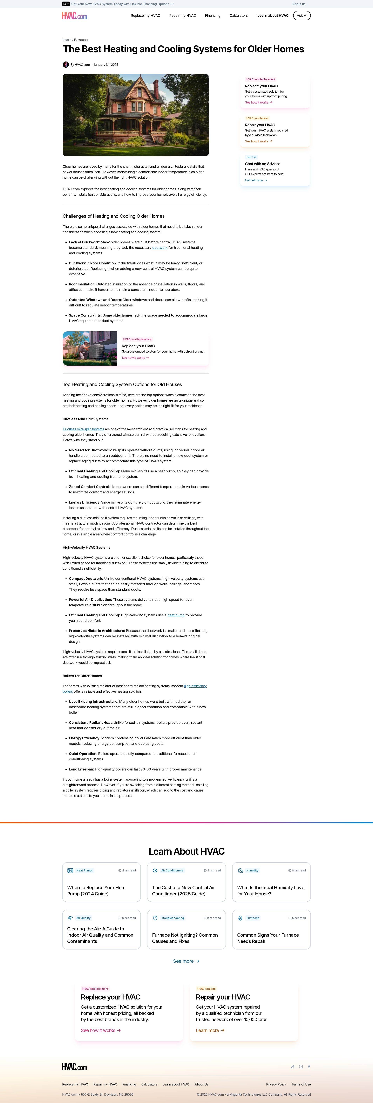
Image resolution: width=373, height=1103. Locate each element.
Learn (67, 40)
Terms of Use (301, 1084)
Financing (212, 15)
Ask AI (302, 15)
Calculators (239, 15)
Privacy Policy (276, 1084)
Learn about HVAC (272, 15)
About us (298, 4)
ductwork (160, 248)
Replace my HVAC (145, 15)
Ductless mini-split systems (83, 429)
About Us (201, 1084)
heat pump (176, 615)
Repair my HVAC (182, 15)
